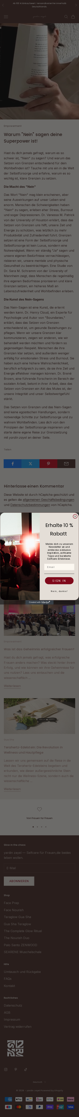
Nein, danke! (59, 591)
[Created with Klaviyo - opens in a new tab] (39, 602)
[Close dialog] (75, 516)
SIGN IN (59, 580)
